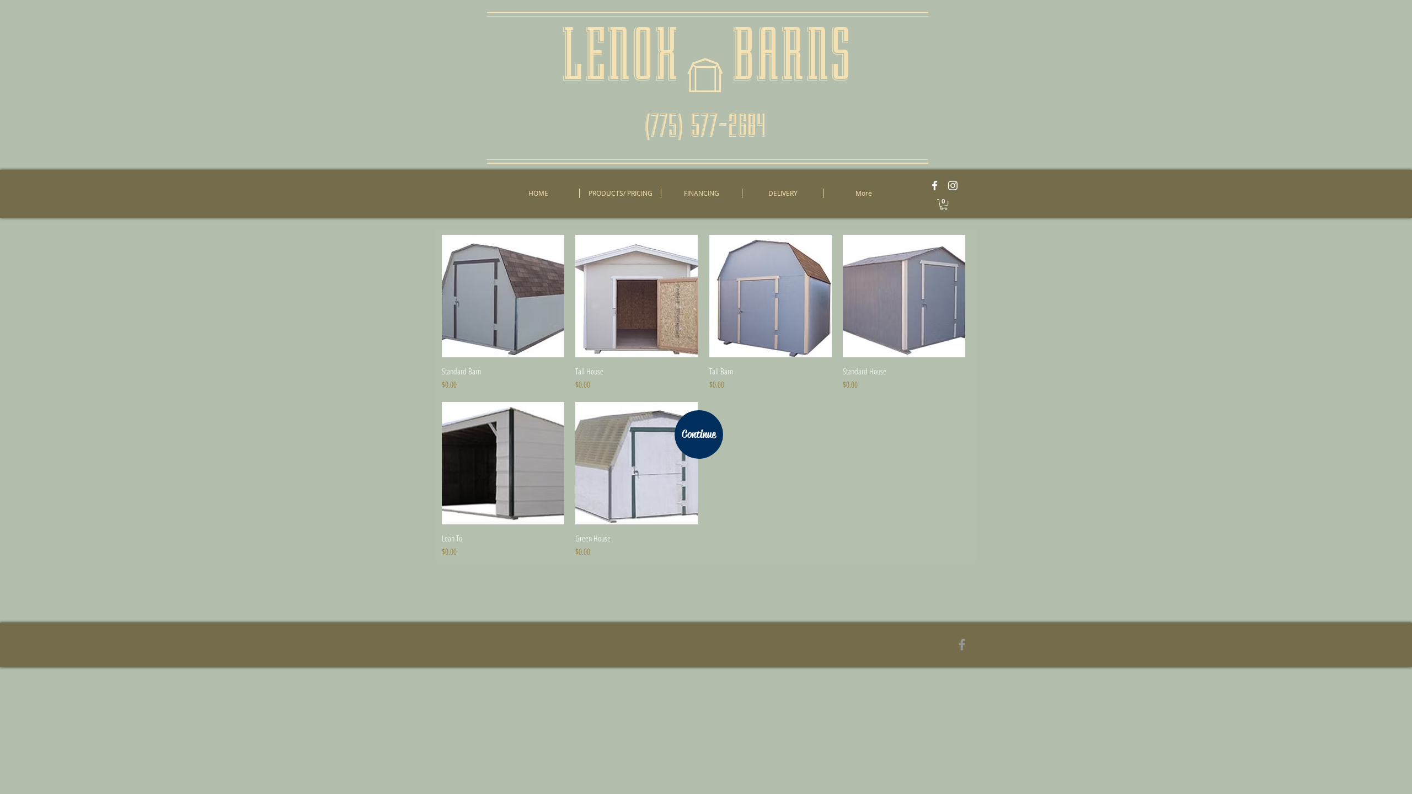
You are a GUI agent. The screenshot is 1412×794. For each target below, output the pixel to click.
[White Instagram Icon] (952, 185)
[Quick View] (503, 296)
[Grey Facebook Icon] (962, 644)
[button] (943, 204)
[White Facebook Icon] (934, 185)
